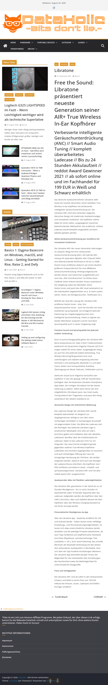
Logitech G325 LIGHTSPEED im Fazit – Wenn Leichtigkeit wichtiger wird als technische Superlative (24, 112)
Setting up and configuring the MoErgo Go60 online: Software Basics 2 (33, 340)
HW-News (64, 64)
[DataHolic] (5, 46)
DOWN (58, 681)
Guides (81, 42)
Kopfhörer (29, 95)
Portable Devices (46, 42)
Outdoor (66, 42)
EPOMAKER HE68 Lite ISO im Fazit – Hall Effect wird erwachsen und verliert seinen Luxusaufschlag (32, 152)
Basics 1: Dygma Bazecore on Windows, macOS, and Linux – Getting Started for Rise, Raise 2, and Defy (24, 257)
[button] (31, 42)
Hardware (25, 42)
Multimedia (10, 100)
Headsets (19, 95)
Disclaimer (6, 657)
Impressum (7, 640)
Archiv (31, 49)
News (13, 42)
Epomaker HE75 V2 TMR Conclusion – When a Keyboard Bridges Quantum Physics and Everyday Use (32, 173)
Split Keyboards (27, 244)
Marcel (77, 76)
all (56, 64)
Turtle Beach (61, 596)
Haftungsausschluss (13, 608)
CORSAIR (98, 596)
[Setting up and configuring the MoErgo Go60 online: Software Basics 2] (10, 342)
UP (50, 681)
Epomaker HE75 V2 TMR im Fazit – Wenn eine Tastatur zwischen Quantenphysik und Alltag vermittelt (33, 194)
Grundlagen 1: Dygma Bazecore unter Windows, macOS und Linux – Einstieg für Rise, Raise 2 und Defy (32, 295)
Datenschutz (7, 646)
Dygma (8, 244)
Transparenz (17, 49)
